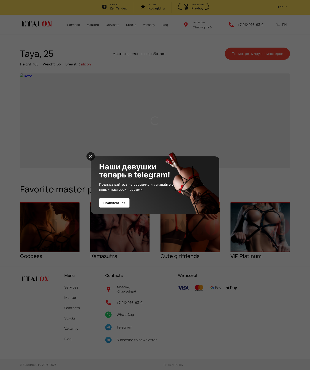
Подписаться (114, 203)
